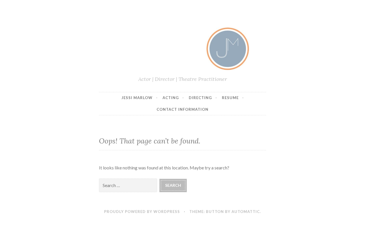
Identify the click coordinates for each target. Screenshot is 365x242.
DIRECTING (200, 97)
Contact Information (182, 109)
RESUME (230, 97)
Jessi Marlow (137, 97)
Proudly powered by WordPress (142, 211)
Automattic (246, 211)
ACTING (171, 97)
